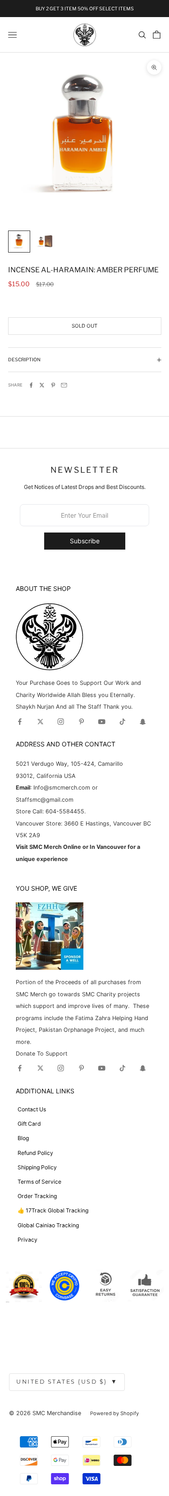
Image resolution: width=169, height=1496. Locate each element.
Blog (23, 1138)
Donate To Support (42, 1053)
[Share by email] (64, 385)
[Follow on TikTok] (123, 722)
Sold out (84, 326)
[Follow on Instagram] (61, 722)
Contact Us (32, 1109)
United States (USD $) (67, 1381)
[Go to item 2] (44, 242)
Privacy (27, 1239)
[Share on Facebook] (31, 385)
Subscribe (85, 541)
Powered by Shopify (114, 1413)
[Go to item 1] (19, 242)
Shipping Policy (37, 1167)
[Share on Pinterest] (53, 385)
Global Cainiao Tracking (48, 1225)
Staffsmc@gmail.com (44, 799)
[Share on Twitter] (42, 385)
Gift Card (29, 1123)
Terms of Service (39, 1181)
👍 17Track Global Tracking (53, 1210)
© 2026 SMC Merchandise (45, 1413)
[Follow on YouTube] (102, 722)
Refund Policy (35, 1153)
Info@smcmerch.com (61, 787)
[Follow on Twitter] (41, 722)
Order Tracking (37, 1196)
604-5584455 (64, 811)
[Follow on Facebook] (20, 722)
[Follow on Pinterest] (82, 722)
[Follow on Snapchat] (143, 722)
